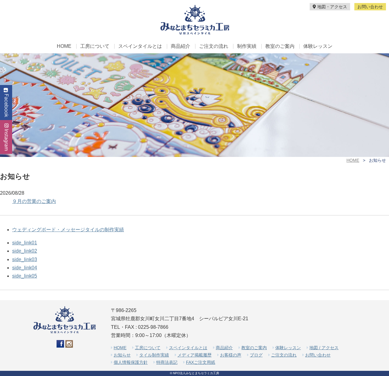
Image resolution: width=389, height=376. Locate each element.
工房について (94, 46)
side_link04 (24, 267)
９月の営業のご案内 (34, 201)
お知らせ (122, 355)
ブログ (256, 355)
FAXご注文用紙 (200, 362)
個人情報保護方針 (131, 362)
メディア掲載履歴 (194, 355)
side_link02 (24, 251)
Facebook (6, 102)
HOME (64, 46)
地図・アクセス (331, 6)
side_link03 (24, 259)
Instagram (6, 137)
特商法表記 (166, 362)
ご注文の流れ (213, 46)
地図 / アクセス (324, 347)
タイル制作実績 (154, 355)
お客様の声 (230, 355)
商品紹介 (180, 46)
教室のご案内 (279, 46)
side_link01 (24, 242)
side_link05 (24, 275)
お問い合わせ (370, 6)
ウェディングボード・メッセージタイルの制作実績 (68, 229)
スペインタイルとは (140, 46)
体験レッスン (317, 46)
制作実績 (246, 46)
